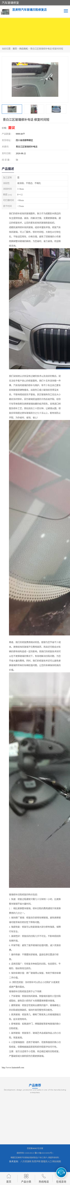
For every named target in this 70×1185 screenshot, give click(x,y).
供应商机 (23, 49)
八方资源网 (25, 1161)
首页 (15, 49)
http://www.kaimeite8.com (13, 1067)
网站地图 (56, 1161)
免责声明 (36, 1161)
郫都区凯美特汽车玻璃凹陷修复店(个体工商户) (29, 1158)
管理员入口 (46, 1161)
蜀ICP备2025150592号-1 (44, 1153)
